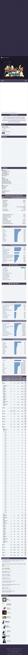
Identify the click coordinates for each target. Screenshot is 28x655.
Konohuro (4, 241)
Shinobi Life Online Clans (7, 257)
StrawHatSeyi (5, 347)
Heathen (4, 330)
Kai (3, 366)
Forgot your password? (5, 134)
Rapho (4, 369)
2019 (4, 424)
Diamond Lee (5, 279)
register (8, 127)
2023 (4, 413)
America (4, 270)
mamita (9, 571)
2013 (4, 555)
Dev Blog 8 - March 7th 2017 (8, 334)
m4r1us (4, 233)
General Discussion (6, 249)
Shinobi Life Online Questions (8, 260)
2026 (4, 383)
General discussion (6, 306)
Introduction (5, 259)
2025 (4, 407)
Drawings (4, 261)
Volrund (24, 219)
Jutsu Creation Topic (6, 315)
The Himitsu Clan (6, 308)
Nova (3, 237)
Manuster (4, 234)
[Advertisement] (14, 14)
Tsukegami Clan (5, 335)
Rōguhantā (5, 307)
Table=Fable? (5, 316)
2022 (4, 416)
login (5, 127)
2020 (4, 421)
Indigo (4, 352)
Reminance (5, 230)
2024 (4, 411)
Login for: (4, 131)
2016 (4, 547)
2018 (4, 426)
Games (4, 247)
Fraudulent (4, 275)
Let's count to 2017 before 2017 (8, 326)
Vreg (3, 362)
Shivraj (4, 232)
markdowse (22, 560)
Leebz (4, 278)
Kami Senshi (5, 313)
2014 (4, 552)
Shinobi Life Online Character (8, 256)
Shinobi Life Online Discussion (8, 255)
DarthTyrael (5, 277)
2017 (4, 544)
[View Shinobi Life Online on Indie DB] (5, 57)
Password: (4, 130)
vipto (3, 364)
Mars (3, 229)
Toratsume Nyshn (6, 273)
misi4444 (4, 351)
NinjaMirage (5, 236)
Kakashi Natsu (7, 568)
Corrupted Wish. (5, 317)
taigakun (4, 238)
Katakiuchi (4, 312)
